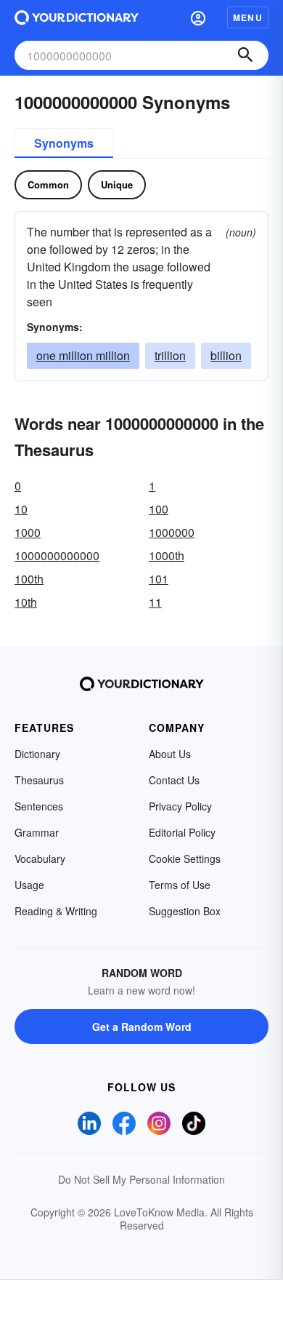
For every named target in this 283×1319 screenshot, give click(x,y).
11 (155, 602)
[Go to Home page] (77, 17)
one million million (83, 355)
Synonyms (64, 143)
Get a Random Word (142, 1026)
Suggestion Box (185, 911)
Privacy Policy (180, 806)
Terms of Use (179, 884)
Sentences (39, 806)
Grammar (37, 832)
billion (226, 355)
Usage (29, 884)
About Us (170, 753)
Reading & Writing (56, 911)
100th (29, 578)
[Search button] (245, 55)
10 (21, 509)
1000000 (171, 532)
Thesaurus (39, 780)
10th (26, 602)
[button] (198, 17)
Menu (248, 17)
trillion (170, 355)
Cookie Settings (185, 858)
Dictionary (37, 753)
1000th (166, 555)
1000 (28, 532)
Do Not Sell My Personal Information (141, 1179)
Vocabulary (40, 858)
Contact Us (174, 780)
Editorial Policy (182, 832)
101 (158, 578)
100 (158, 509)
